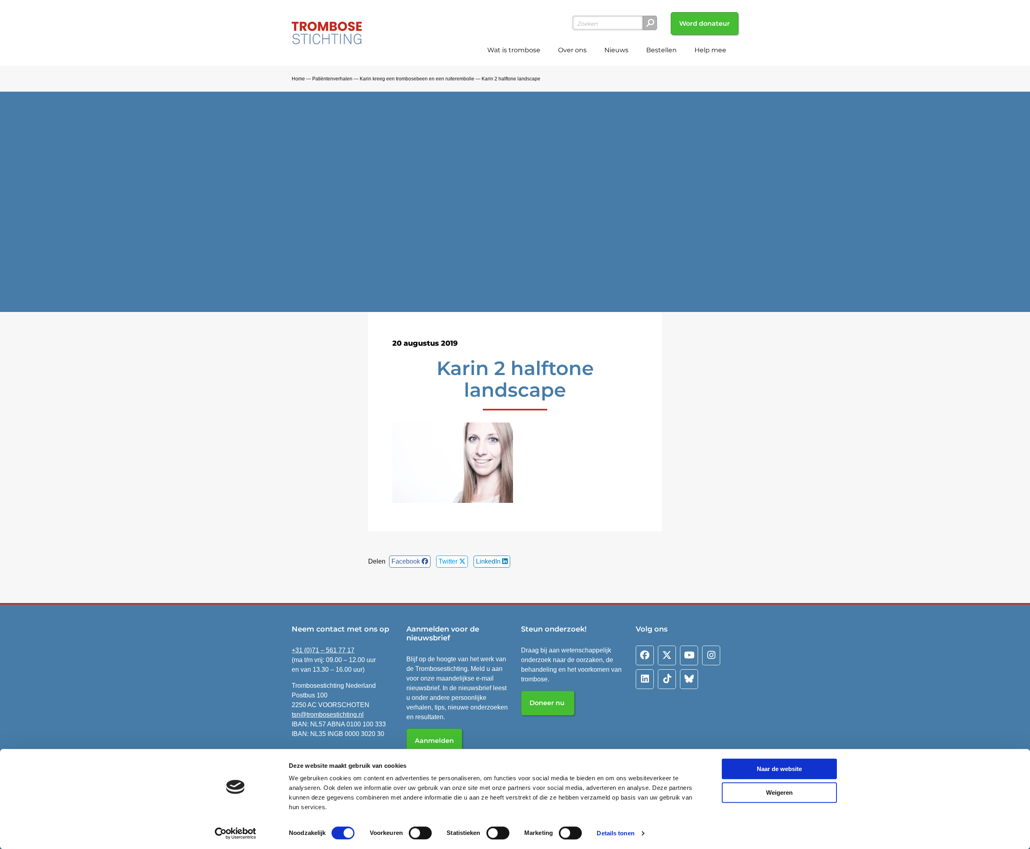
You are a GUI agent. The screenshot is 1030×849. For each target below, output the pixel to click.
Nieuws (616, 50)
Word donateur (704, 23)
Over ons (572, 50)
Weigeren (779, 792)
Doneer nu (547, 703)
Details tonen (615, 833)
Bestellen (661, 50)
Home (298, 79)
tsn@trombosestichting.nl (328, 714)
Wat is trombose (513, 50)
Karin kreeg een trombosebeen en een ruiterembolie (417, 79)
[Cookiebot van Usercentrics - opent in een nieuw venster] (235, 833)
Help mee (710, 50)
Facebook (406, 561)
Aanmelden (434, 740)
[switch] (420, 832)
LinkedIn (489, 561)
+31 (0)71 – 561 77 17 (323, 650)
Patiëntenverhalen (332, 79)
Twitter (449, 561)
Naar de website (779, 768)
